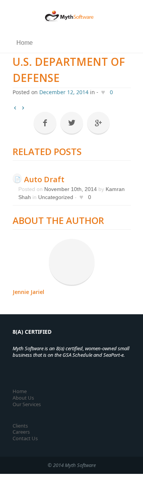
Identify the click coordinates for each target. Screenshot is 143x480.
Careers (21, 431)
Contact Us (25, 438)
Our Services (27, 404)
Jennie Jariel (28, 292)
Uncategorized (55, 197)
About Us (23, 397)
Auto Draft (44, 179)
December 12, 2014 (63, 92)
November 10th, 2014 (70, 189)
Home (20, 391)
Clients (20, 425)
